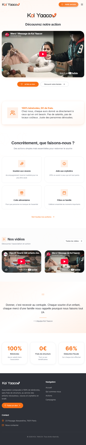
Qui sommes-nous (53, 391)
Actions (49, 395)
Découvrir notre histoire (52, 84)
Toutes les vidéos (72, 241)
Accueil (49, 387)
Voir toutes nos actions (41, 217)
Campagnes (51, 400)
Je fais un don (29, 84)
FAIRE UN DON (70, 4)
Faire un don (12, 405)
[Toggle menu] (82, 4)
